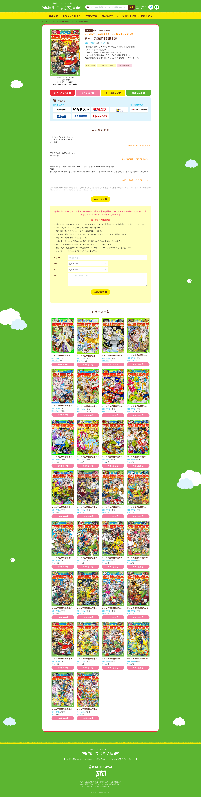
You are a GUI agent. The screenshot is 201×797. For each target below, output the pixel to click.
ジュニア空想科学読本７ (112, 406)
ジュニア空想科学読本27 (112, 658)
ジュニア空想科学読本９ (62, 456)
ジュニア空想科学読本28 (137, 658)
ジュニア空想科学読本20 (137, 557)
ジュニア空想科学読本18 (87, 557)
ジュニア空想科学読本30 (87, 709)
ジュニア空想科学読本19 (112, 557)
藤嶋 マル (55, 361)
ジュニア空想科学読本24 (137, 608)
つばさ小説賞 (129, 15)
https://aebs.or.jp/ (103, 786)
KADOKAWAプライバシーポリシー (122, 759)
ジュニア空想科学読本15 (112, 507)
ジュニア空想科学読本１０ (88, 456)
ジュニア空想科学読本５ (62, 405)
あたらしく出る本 (71, 15)
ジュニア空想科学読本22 (87, 608)
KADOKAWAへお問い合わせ (95, 759)
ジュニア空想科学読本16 (137, 507)
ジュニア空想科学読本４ (137, 355)
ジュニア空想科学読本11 (112, 456)
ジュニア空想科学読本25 (81, 21)
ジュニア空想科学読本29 (62, 709)
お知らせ (53, 15)
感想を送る (137, 92)
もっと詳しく (112, 92)
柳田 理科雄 (90, 43)
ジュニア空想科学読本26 (87, 658)
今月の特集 (91, 15)
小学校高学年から (124, 66)
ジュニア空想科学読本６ (87, 406)
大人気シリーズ (110, 15)
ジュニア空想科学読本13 (62, 507)
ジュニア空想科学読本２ (87, 355)
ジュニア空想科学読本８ (137, 406)
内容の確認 (99, 292)
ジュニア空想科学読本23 (112, 608)
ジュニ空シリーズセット (107, 66)
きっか (103, 43)
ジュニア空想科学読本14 (87, 507)
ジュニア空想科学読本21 (62, 608)
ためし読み (86, 92)
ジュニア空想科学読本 (61, 21)
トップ (44, 21)
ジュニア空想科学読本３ (112, 355)
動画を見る (146, 15)
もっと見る (99, 199)
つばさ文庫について (73, 759)
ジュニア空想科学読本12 (137, 456)
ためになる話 (90, 66)
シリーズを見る (61, 92)
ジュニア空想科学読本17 (62, 557)
